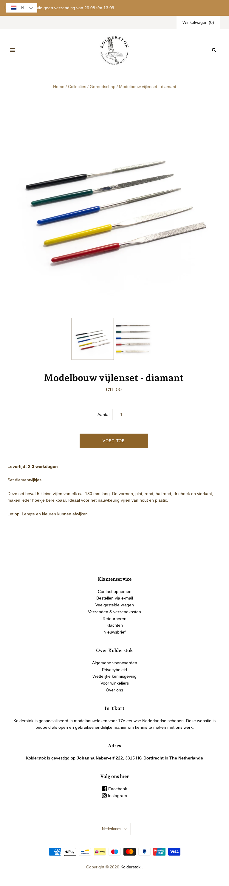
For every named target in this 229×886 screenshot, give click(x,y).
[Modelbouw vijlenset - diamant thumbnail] (93, 339)
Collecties (77, 86)
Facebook (117, 788)
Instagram (117, 795)
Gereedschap (102, 86)
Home (58, 86)
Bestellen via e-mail (114, 598)
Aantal (103, 414)
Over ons (114, 690)
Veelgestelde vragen (114, 605)
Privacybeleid (114, 669)
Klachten (114, 625)
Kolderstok (130, 867)
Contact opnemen (114, 591)
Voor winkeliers (114, 683)
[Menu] (12, 50)
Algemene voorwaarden (114, 662)
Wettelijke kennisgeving (114, 676)
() (198, 22)
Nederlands (111, 829)
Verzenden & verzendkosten (114, 611)
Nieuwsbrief (114, 632)
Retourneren (114, 618)
